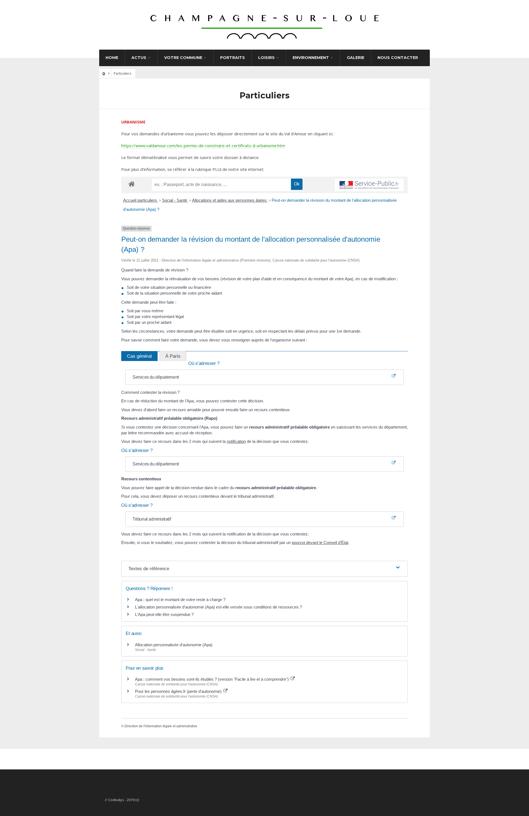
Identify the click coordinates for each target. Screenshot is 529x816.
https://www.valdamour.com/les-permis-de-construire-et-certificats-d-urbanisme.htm (203, 145)
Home (112, 57)
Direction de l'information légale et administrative (161, 726)
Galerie (355, 57)
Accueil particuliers (140, 200)
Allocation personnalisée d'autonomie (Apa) (173, 644)
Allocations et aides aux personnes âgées (230, 200)
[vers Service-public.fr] (369, 185)
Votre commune (183, 57)
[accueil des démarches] (131, 184)
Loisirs (266, 57)
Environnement (311, 57)
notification (236, 441)
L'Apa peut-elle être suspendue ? (164, 614)
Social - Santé (175, 200)
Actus (138, 57)
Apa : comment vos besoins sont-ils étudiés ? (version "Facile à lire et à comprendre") (212, 679)
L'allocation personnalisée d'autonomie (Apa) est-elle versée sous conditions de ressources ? (218, 607)
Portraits (232, 57)
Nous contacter (397, 57)
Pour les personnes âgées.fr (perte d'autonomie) (179, 691)
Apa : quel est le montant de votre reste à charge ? (180, 599)
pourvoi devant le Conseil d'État (320, 542)
